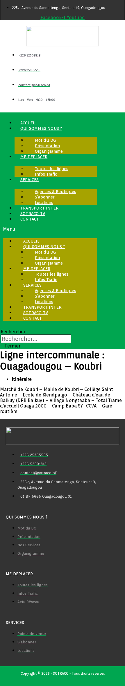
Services (29, 179)
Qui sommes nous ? (41, 128)
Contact (29, 219)
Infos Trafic (46, 174)
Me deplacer (33, 156)
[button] (50, 229)
